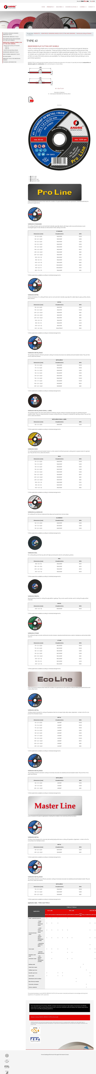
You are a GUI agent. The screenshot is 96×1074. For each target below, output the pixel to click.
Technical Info (52, 1054)
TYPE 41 (7, 47)
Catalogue (46, 1054)
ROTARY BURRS (7, 56)
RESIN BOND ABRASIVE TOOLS (10, 36)
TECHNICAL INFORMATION (9, 62)
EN (92, 1)
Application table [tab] (35, 181)
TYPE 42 (7, 48)
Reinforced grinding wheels (11, 50)
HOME (43, 6)
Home (42, 1054)
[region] (48, 20)
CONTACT (90, 6)
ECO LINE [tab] (33, 178)
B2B (86, 1)
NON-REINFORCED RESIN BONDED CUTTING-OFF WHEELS (11, 39)
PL (91, 1)
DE (94, 1)
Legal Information (60, 1054)
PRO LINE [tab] (34, 176)
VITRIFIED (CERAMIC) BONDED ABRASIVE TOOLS (10, 34)
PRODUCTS (50, 6)
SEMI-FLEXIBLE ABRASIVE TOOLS (11, 54)
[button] (23, 34)
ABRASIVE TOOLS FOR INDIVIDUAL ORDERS (11, 59)
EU (80, 1)
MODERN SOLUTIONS (71, 6)
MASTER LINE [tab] (35, 179)
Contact (67, 1054)
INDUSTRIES (59, 6)
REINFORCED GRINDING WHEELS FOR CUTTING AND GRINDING (12, 43)
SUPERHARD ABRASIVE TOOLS (10, 52)
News (78, 1)
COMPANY (82, 6)
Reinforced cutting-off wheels (12, 45)
